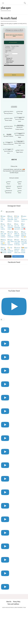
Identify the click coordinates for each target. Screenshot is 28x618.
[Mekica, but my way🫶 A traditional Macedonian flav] (4, 250)
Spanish (20, 195)
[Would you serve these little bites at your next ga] (11, 226)
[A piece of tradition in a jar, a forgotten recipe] (24, 226)
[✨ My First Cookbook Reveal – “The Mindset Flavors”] (11, 257)
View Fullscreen (14, 42)
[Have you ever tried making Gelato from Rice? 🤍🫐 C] (4, 234)
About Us (8, 609)
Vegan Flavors (19, 159)
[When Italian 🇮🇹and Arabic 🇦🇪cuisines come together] (4, 257)
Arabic (19, 200)
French (8, 191)
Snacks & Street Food (8, 151)
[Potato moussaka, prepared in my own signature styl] (17, 250)
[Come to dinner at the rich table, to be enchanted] (17, 257)
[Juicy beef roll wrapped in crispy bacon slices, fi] (17, 242)
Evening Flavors (8, 135)
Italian (19, 191)
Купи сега (14, 74)
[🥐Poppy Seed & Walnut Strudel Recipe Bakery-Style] (24, 257)
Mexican (8, 195)
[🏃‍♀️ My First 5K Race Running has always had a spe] (17, 226)
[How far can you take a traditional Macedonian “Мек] (11, 242)
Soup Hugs (19, 121)
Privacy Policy (16, 609)
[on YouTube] (14, 316)
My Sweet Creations (8, 143)
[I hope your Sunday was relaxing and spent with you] (4, 226)
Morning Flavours (8, 121)
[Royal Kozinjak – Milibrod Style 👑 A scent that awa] (24, 242)
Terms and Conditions (13, 611)
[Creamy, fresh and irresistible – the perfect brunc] (24, 250)
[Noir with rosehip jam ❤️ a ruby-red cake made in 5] (24, 234)
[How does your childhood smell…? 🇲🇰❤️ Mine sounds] (11, 234)
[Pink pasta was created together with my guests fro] (4, 242)
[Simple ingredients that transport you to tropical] (11, 250)
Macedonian (8, 200)
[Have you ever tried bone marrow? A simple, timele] (17, 234)
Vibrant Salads (8, 128)
